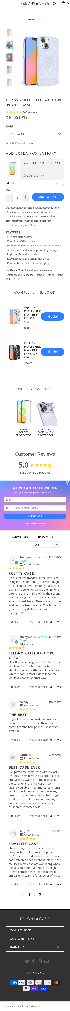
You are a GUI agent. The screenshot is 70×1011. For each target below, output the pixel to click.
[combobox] (8, 508)
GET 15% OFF (35, 516)
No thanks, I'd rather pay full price (35, 524)
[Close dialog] (67, 482)
